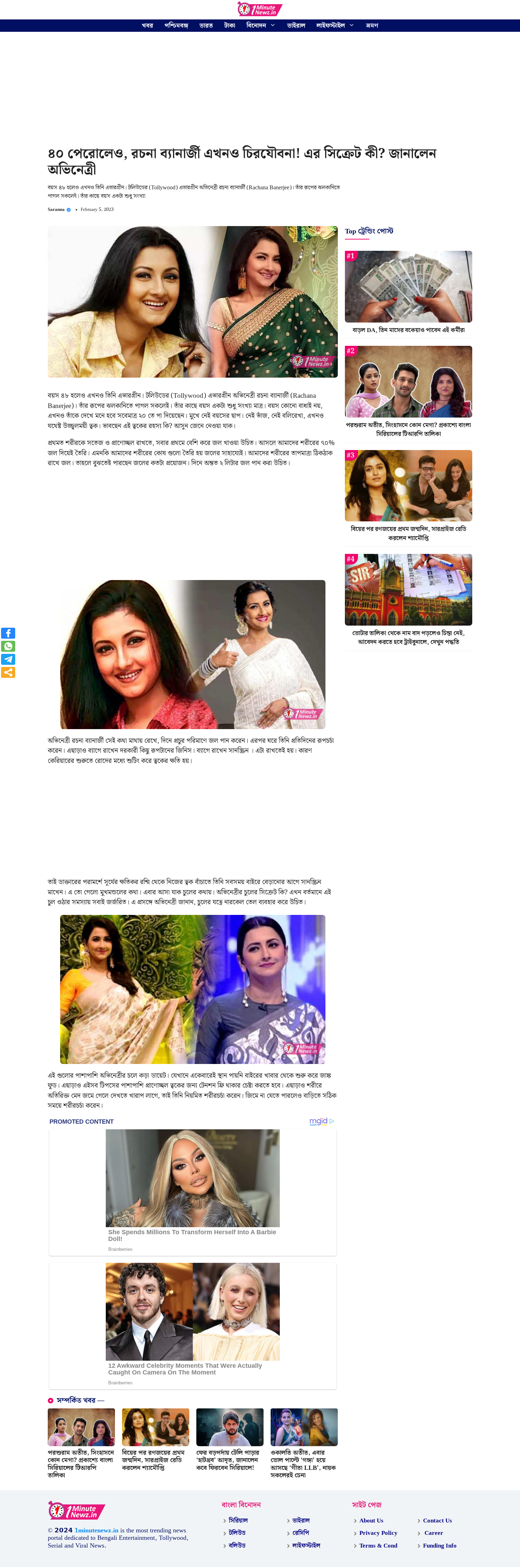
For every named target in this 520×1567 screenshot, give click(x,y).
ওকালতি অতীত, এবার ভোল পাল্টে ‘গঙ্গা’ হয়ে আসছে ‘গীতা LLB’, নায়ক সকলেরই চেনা (303, 1464)
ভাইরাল (296, 25)
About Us (371, 1521)
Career (433, 1533)
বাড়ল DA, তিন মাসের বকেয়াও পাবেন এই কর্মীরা (409, 330)
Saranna (56, 209)
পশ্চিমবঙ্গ (176, 25)
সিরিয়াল (238, 1521)
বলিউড (237, 1546)
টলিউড (237, 1533)
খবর (147, 25)
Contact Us (437, 1521)
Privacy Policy (378, 1533)
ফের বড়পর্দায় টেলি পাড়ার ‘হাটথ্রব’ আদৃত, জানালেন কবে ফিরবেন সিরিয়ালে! (227, 1460)
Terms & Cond (378, 1546)
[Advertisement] (260, 90)
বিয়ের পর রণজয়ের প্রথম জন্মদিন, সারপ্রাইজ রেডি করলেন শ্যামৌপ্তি (153, 1460)
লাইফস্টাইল (331, 25)
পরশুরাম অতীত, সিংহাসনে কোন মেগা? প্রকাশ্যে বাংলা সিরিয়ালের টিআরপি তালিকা (81, 1464)
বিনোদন (256, 25)
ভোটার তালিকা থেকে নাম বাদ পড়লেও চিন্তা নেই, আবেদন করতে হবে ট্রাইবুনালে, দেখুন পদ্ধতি (408, 638)
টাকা (229, 25)
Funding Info (440, 1546)
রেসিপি (301, 1533)
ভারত (206, 25)
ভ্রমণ (372, 25)
